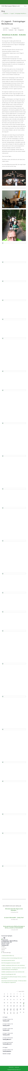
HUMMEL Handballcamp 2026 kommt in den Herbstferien (13, 965)
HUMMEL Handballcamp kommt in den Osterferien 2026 (12, 971)
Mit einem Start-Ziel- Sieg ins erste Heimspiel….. (14, 909)
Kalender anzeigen (5, 943)
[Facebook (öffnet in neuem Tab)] (12, 2)
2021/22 (5, 30)
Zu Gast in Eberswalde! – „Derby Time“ (14, 917)
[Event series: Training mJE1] (13, 1019)
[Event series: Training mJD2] (13, 1033)
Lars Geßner (6, 28)
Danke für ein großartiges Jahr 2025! (8, 974)
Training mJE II (6, 1025)
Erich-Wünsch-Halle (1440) (6, 942)
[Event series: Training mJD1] (13, 1028)
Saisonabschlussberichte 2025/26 (8, 960)
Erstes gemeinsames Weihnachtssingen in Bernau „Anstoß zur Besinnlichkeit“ (14, 927)
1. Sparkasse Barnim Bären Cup (7, 955)
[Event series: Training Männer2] (13, 1037)
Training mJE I (5, 945)
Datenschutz (11, 1067)
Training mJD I (6, 1030)
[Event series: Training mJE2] (13, 1023)
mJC (16, 30)
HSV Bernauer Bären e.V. (10, 6)
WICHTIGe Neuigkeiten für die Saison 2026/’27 (10, 962)
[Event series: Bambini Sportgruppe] (13, 1049)
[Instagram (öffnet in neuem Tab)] (14, 2)
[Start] (1, 13)
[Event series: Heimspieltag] (8, 939)
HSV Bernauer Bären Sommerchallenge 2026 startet (11, 958)
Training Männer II (7, 1039)
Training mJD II (6, 1034)
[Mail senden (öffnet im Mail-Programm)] (15, 2)
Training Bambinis (7, 1051)
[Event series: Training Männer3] (13, 1042)
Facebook (11, 30)
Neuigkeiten (21, 30)
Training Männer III (7, 1044)
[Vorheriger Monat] (17, 991)
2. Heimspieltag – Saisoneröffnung (9, 940)
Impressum (17, 1067)
